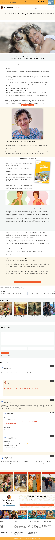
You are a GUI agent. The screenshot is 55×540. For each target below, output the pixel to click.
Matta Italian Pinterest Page (32, 532)
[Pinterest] (42, 1)
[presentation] (6, 308)
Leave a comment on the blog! (47, 525)
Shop (26, 3)
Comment (4, 333)
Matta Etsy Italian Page (32, 531)
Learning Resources (26, 1)
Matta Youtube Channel (32, 524)
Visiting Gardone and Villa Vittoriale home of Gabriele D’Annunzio (48, 316)
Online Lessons (49, 3)
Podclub (21, 287)
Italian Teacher (16, 287)
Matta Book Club (16, 531)
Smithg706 (7, 457)
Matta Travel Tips (17, 533)
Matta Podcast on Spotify (32, 525)
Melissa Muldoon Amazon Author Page (34, 527)
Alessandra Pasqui (8, 287)
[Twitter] (43, 1)
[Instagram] (40, 1)
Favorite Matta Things (33, 1)
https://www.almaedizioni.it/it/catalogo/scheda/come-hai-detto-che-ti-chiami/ (21, 388)
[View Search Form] (53, 7)
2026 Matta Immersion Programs (9, 2)
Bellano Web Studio (37, 538)
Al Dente (2, 287)
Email (30, 348)
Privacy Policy (44, 526)
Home (18, 1)
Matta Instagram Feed (31, 533)
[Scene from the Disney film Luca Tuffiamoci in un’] (22, 514)
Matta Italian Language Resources (19, 526)
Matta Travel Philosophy (18, 534)
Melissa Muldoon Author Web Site (33, 526)
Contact (21, 1)
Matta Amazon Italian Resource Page (34, 528)
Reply (52, 365)
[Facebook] (38, 1)
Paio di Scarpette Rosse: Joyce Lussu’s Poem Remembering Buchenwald (34, 316)
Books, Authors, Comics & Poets (27, 11)
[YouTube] (38, 3)
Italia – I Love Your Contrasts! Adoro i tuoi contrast (10, 292)
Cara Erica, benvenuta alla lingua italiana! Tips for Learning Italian (42, 293)
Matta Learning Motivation (18, 532)
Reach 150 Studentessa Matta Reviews (6, 532)
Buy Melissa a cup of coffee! (46, 524)
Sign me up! (37, 504)
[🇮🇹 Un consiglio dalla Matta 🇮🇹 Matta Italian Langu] (32, 514)
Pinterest (1, 527)
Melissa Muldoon (11, 382)
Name (3, 348)
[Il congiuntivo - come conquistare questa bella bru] (13, 514)
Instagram (1, 526)
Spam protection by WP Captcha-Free (6, 355)
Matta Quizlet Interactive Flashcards (20, 527)
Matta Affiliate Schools (17, 528)
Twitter (1, 528)
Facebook (1, 525)
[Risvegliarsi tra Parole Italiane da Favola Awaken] (4, 514)
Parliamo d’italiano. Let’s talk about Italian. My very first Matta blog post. (5, 316)
